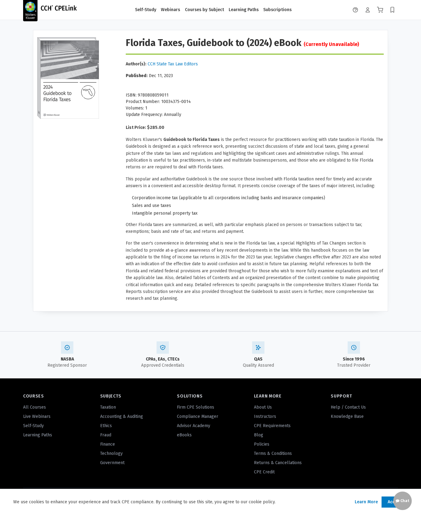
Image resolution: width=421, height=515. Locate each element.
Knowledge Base (347, 416)
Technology (111, 453)
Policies (261, 444)
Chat (404, 501)
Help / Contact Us (348, 407)
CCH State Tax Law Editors (173, 64)
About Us (263, 407)
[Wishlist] (392, 9)
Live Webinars (37, 416)
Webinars (170, 9)
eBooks (184, 435)
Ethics (106, 425)
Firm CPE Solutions (195, 407)
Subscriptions (277, 9)
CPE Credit (264, 472)
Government (112, 462)
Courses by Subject (204, 9)
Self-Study (145, 9)
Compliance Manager (197, 416)
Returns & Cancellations (278, 462)
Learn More (366, 502)
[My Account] (367, 9)
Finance (107, 444)
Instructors (265, 416)
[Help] (355, 9)
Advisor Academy (193, 425)
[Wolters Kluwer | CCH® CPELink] (50, 10)
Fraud (105, 435)
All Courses (34, 407)
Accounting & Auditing (121, 416)
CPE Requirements (272, 425)
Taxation (108, 407)
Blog (258, 435)
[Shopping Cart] (380, 9)
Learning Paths (244, 9)
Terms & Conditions (273, 453)
